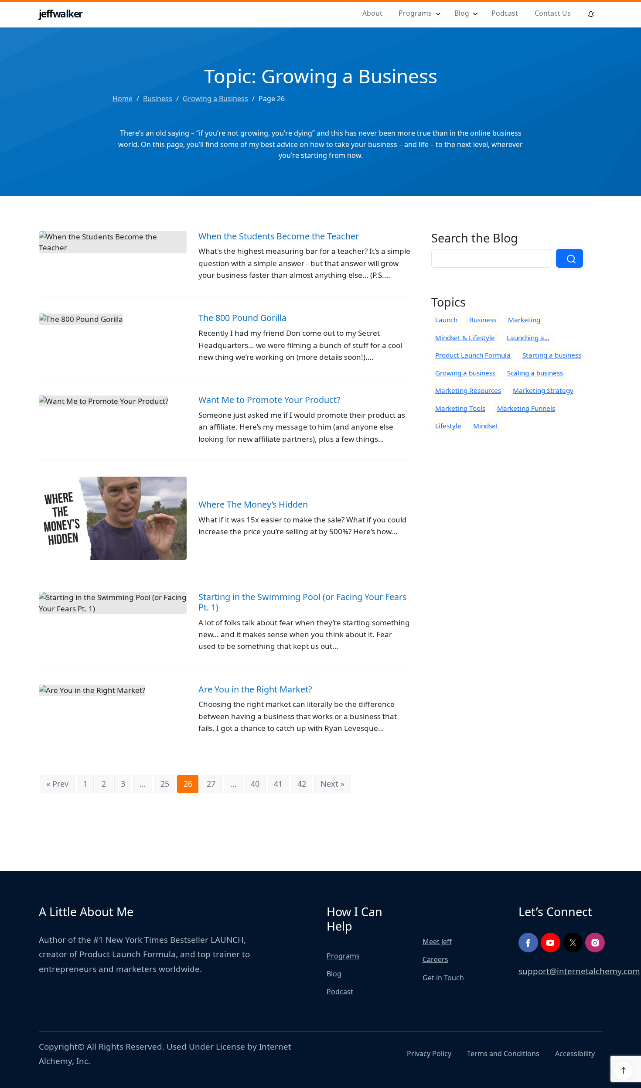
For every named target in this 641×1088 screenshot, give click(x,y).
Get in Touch (443, 977)
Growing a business (465, 372)
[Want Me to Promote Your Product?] (225, 427)
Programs (415, 13)
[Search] (569, 258)
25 (164, 783)
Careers (435, 959)
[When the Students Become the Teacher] (225, 264)
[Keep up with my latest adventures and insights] (595, 942)
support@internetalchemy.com (579, 971)
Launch (446, 319)
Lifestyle (448, 425)
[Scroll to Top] (623, 1070)
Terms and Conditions (503, 1053)
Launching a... (528, 337)
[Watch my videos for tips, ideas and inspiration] (550, 942)
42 (301, 783)
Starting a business (551, 355)
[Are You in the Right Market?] (225, 717)
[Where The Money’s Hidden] (225, 526)
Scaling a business (535, 372)
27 (211, 783)
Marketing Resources (468, 390)
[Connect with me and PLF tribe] (528, 942)
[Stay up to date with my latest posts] (573, 942)
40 (255, 783)
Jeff (60, 13)
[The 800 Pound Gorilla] (225, 346)
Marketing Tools (460, 408)
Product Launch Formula (473, 355)
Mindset (485, 425)
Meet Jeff (437, 941)
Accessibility (575, 1053)
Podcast (504, 13)
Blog (461, 13)
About (372, 13)
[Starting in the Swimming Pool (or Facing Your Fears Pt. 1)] (225, 630)
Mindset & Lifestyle (465, 337)
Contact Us (553, 13)
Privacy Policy (429, 1053)
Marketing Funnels (526, 408)
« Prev (57, 783)
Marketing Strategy (543, 390)
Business (482, 319)
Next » (332, 783)
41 (278, 783)
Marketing (524, 319)
